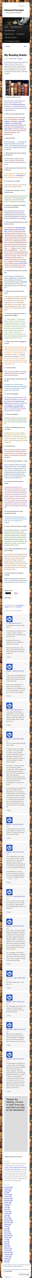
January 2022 (8, 1234)
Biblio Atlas (9, 1029)
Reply (9, 657)
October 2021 (8, 1237)
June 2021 (7, 1241)
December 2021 (8, 1235)
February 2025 (8, 1194)
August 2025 (7, 1191)
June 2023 (7, 1215)
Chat (17, 605)
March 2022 (7, 1232)
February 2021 (8, 1249)
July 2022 (7, 1226)
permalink (19, 607)
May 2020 (6, 1262)
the (17, 123)
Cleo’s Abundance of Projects (12, 41)
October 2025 (8, 1189)
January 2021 (8, 1250)
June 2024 (7, 1207)
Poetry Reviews (20, 34)
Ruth (7, 710)
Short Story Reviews (10, 30)
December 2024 (8, 1198)
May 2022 (6, 1230)
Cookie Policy (8, 1271)
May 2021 (6, 1243)
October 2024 (8, 1202)
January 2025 (8, 1196)
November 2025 (8, 1187)
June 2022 (7, 1228)
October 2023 (8, 1213)
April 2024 (7, 1209)
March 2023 (7, 1217)
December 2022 (8, 1221)
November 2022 (8, 1222)
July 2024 (7, 1206)
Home (6, 27)
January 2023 (8, 1219)
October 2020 (8, 1256)
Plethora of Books (9, 64)
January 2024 (8, 1211)
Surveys (21, 605)
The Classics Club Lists (11, 37)
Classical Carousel (14, 10)
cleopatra (20, 58)
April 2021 (7, 1245)
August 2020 (7, 1258)
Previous (7, 46)
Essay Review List (9, 34)
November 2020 (8, 1254)
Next (26, 46)
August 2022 (7, 1224)
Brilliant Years (21, 62)
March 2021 (7, 1247)
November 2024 (8, 1200)
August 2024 (7, 1204)
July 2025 (7, 1193)
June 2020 (7, 1260)
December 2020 (8, 1252)
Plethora (8, 824)
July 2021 (7, 1239)
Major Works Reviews (16, 27)
